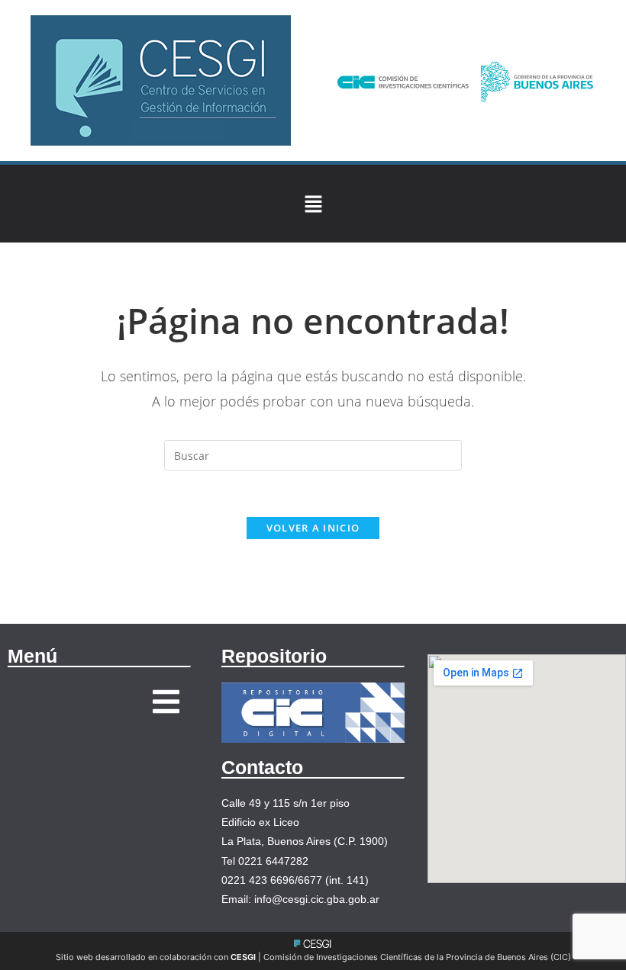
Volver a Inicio (313, 528)
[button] (313, 204)
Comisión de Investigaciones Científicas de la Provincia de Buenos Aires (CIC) (417, 957)
